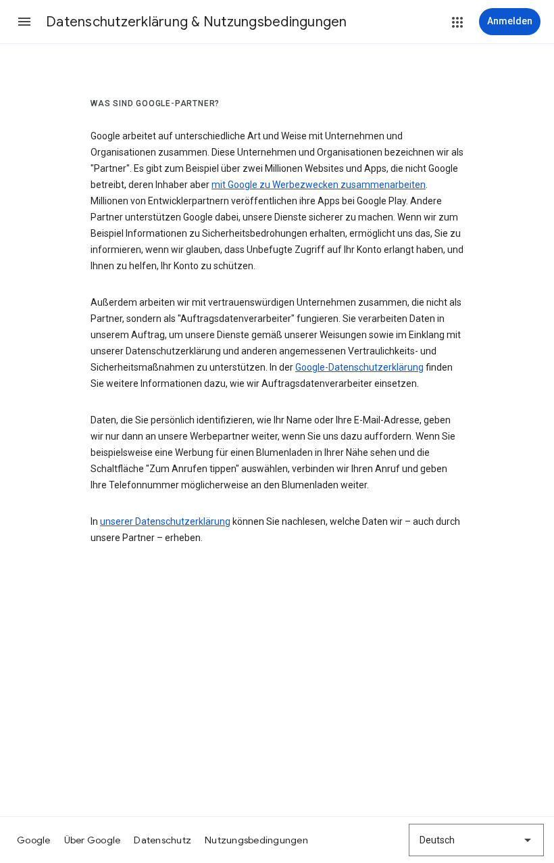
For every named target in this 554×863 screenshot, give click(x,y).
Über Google (92, 840)
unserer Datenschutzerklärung (165, 521)
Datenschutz (162, 840)
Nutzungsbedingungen (256, 840)
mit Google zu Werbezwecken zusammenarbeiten (318, 184)
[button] (24, 21)
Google (34, 840)
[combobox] (476, 840)
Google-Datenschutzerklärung (359, 367)
